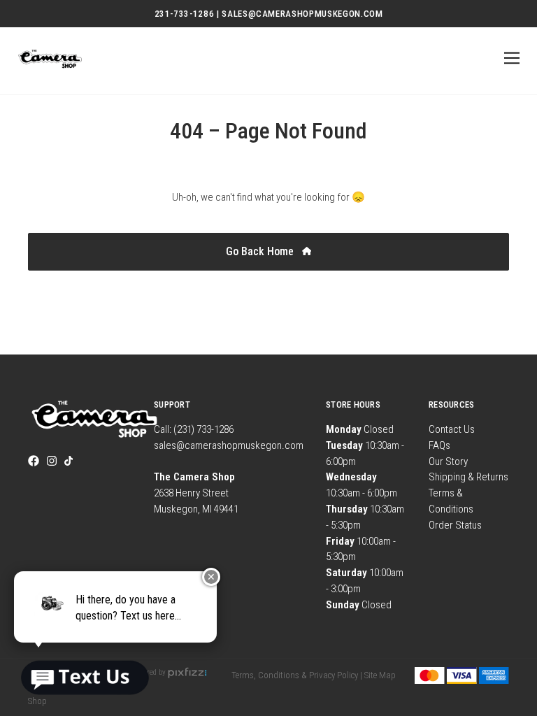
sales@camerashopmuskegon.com (228, 445)
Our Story (448, 461)
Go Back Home (261, 251)
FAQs (439, 445)
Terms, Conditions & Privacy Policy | (296, 675)
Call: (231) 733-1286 (194, 429)
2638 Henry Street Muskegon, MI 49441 (196, 493)
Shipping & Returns (468, 477)
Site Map (380, 675)
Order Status (455, 525)
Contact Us (452, 429)
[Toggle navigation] (509, 58)
